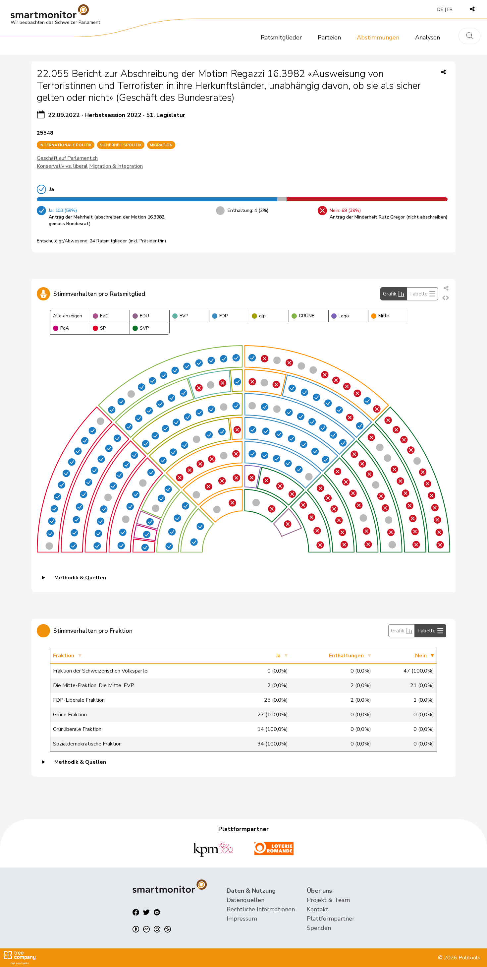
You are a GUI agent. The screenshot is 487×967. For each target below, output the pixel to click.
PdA (64, 328)
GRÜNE (306, 316)
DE (440, 9)
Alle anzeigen (67, 316)
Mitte (383, 316)
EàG (104, 316)
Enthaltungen (346, 655)
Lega (344, 316)
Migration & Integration (116, 166)
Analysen (427, 37)
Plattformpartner (330, 919)
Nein (421, 655)
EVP (184, 316)
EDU (144, 316)
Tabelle (418, 293)
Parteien (329, 37)
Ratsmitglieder (281, 37)
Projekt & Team (328, 900)
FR (450, 9)
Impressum (242, 919)
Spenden (319, 928)
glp (262, 316)
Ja (278, 655)
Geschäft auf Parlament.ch (67, 158)
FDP (223, 316)
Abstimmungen (378, 37)
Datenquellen (245, 900)
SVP (144, 328)
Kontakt (317, 909)
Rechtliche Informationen (261, 909)
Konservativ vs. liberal (62, 166)
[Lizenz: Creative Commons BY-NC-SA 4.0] (152, 929)
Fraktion (63, 655)
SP (103, 328)
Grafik (390, 293)
